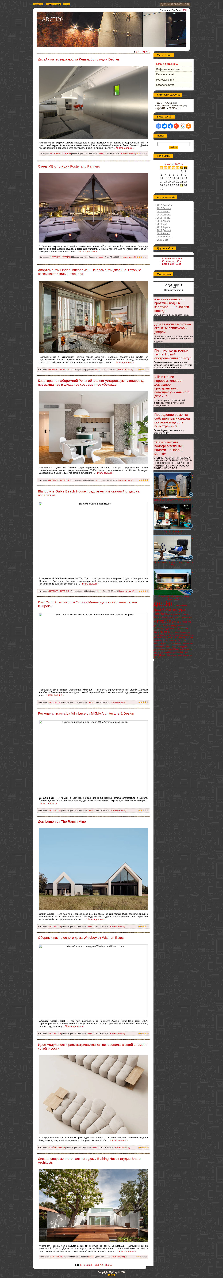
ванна (156, 647)
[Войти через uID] (158, 126)
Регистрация (53, 4)
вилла (157, 643)
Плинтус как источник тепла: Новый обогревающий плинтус (172, 354)
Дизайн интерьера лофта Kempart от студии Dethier (78, 59)
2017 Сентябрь (164, 205)
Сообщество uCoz (171, 261)
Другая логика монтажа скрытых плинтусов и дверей (172, 328)
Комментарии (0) (128, 154)
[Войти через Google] (182, 126)
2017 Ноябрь (163, 211)
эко (189, 622)
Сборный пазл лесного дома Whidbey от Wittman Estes (81, 937)
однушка (158, 655)
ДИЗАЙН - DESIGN (56, 1148)
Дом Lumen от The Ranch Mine (62, 821)
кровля (190, 635)
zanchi (100, 154)
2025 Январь (163, 233)
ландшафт (183, 605)
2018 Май (162, 224)
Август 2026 (173, 164)
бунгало (161, 635)
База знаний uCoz (171, 264)
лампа (180, 635)
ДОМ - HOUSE (54, 702)
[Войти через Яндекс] (176, 126)
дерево (176, 621)
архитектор (158, 629)
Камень (164, 617)
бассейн (177, 647)
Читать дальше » (125, 148)
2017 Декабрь (164, 214)
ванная (180, 632)
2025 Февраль (164, 236)
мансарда (157, 638)
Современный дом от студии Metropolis (173, 597)
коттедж (172, 625)
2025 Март (162, 239)
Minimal (184, 652)
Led (185, 635)
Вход (66, 4)
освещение (167, 650)
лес (186, 629)
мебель (165, 631)
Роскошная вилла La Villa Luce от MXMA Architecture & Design (86, 713)
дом (157, 609)
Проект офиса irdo (173, 531)
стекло (185, 614)
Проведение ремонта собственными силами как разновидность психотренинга (172, 420)
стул (155, 635)
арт (164, 655)
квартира (173, 637)
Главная (38, 4)
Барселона (158, 652)
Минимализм (186, 637)
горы (165, 638)
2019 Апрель (163, 227)
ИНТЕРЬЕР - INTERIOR (60, 154)
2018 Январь (163, 218)
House (158, 614)
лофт (184, 622)
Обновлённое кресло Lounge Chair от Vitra (173, 563)
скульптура (172, 655)
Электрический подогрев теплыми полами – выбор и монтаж (168, 448)
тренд (175, 605)
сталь (168, 635)
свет (171, 617)
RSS (184, 10)
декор (165, 643)
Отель (156, 632)
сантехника (188, 644)
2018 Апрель (163, 221)
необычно (157, 640)
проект (184, 640)
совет (171, 644)
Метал (168, 614)
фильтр (169, 647)
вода (166, 628)
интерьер (162, 621)
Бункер (181, 629)
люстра (189, 618)
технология (174, 640)
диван (187, 632)
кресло (174, 632)
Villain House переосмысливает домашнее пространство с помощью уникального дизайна (172, 386)
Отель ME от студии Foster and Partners (69, 166)
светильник (179, 617)
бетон (156, 617)
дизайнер (157, 650)
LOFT (163, 658)
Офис (165, 640)
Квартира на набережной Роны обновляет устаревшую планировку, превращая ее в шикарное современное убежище (91, 382)
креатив (176, 614)
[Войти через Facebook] (170, 126)
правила (178, 644)
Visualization (188, 650)
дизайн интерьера (172, 652)
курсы (184, 647)
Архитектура (174, 609)
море (180, 655)
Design (177, 649)
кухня (174, 635)
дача (155, 625)
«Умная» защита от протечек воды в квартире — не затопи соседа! (171, 305)
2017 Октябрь (164, 208)
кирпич (162, 647)
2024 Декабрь (164, 230)
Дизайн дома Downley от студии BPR (173, 499)
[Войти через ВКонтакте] (164, 126)
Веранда (173, 629)
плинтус (162, 626)
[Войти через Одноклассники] (188, 126)
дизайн (162, 603)
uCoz (111, 1275)
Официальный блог (172, 258)
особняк (181, 626)
